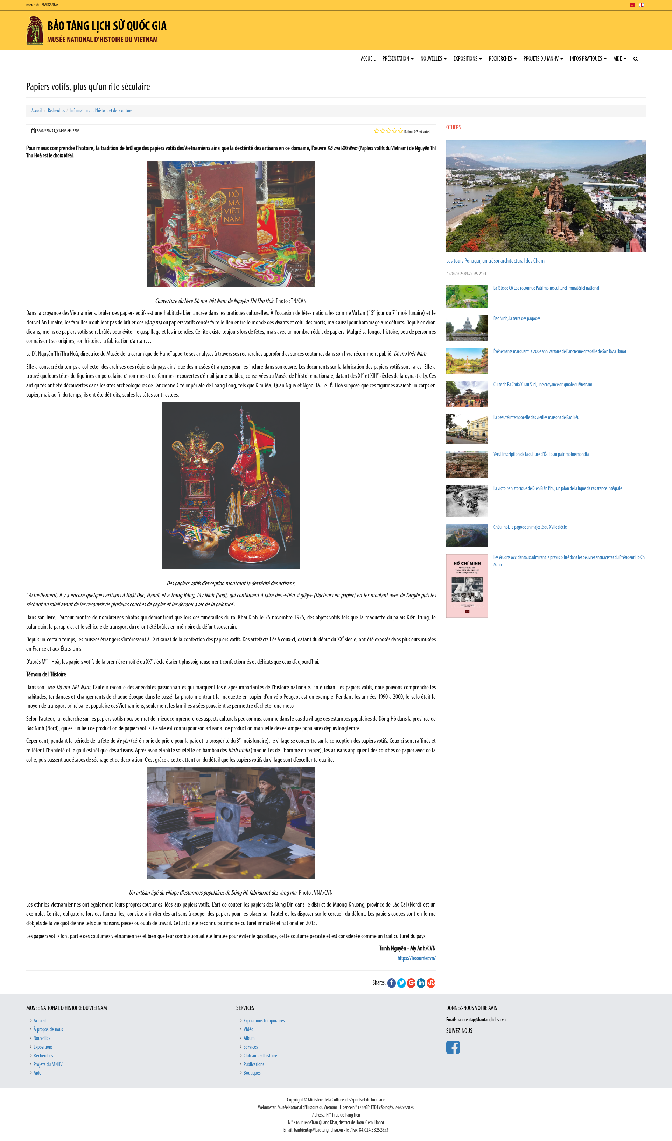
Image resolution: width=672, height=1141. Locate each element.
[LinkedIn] (421, 983)
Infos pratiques (586, 59)
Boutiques (252, 1073)
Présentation (396, 59)
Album (249, 1038)
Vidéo (248, 1030)
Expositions (466, 59)
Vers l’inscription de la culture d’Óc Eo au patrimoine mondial (541, 454)
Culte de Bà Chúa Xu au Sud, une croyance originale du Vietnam (542, 385)
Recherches (501, 59)
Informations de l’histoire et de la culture (101, 110)
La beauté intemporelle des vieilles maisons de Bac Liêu (536, 418)
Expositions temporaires (264, 1021)
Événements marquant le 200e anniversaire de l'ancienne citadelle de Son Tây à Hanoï (559, 351)
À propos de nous (48, 1030)
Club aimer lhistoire (260, 1056)
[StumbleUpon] (431, 983)
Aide (618, 59)
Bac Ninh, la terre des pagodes (516, 319)
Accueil (368, 59)
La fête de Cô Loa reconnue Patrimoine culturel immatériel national (546, 288)
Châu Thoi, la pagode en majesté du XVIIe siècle (530, 527)
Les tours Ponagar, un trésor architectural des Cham (495, 261)
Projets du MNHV (542, 59)
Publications (254, 1065)
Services (251, 1047)
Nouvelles (432, 59)
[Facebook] (391, 983)
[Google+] (411, 983)
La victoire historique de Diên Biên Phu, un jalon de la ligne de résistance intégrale (557, 489)
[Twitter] (401, 983)
